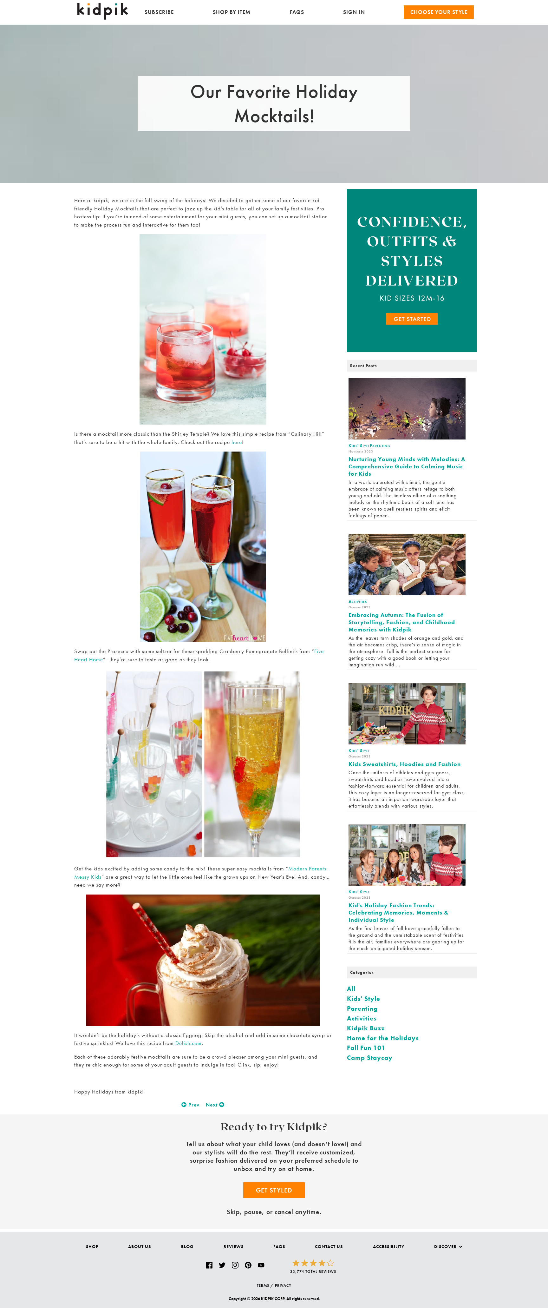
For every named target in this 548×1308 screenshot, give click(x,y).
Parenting (362, 1008)
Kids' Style (363, 998)
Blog (187, 1246)
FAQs (297, 12)
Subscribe (159, 12)
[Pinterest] (248, 1265)
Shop (92, 1246)
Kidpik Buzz (366, 1028)
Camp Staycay (370, 1058)
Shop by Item (232, 12)
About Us (139, 1246)
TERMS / (265, 1285)
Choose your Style (438, 12)
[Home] (102, 18)
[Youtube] (261, 1265)
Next (212, 1104)
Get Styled (274, 1190)
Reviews (234, 1246)
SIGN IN (354, 12)
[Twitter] (222, 1265)
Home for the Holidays (383, 1038)
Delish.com (188, 1043)
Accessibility (388, 1246)
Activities (362, 1018)
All (351, 989)
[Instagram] (235, 1265)
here (237, 442)
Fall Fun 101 (366, 1048)
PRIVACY (283, 1285)
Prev (193, 1104)
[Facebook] (209, 1265)
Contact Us (329, 1246)
